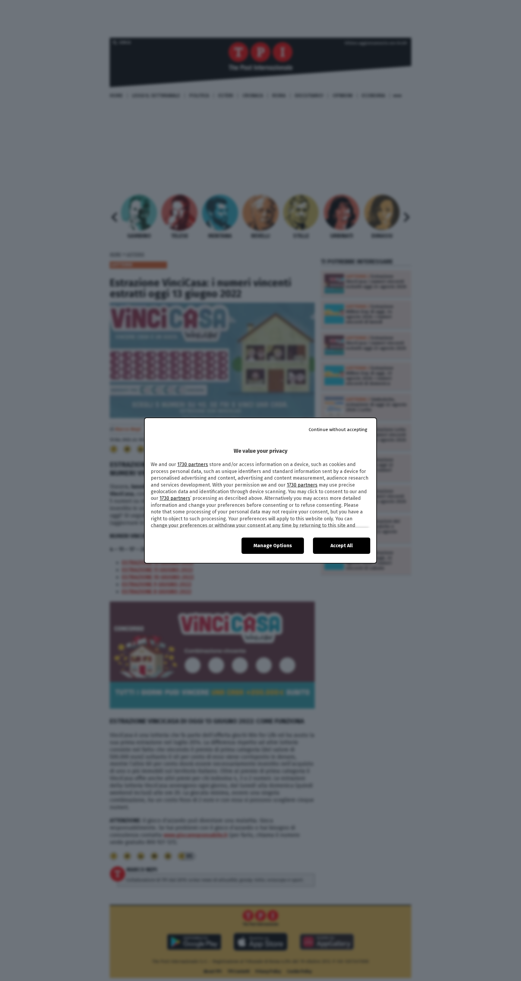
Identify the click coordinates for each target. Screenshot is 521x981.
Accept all (341, 545)
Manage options (273, 545)
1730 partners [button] (192, 464)
